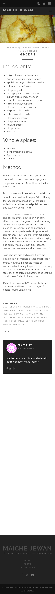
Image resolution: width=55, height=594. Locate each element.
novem (28, 317)
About (27, 564)
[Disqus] (27, 412)
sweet (16, 324)
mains (21, 51)
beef (5, 307)
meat (44, 48)
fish (5, 314)
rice (5, 321)
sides (41, 321)
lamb (12, 314)
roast (12, 321)
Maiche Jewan (18, 10)
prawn (45, 317)
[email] (49, 3)
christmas (9, 310)
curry (19, 310)
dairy (28, 310)
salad (20, 321)
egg (46, 310)
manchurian (32, 314)
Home (27, 560)
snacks (7, 324)
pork (36, 317)
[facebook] (39, 3)
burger (27, 307)
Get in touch (27, 567)
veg (23, 324)
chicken (46, 307)
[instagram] (44, 3)
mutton (7, 317)
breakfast (10, 14)
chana (37, 307)
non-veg (32, 51)
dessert (37, 310)
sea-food (31, 321)
